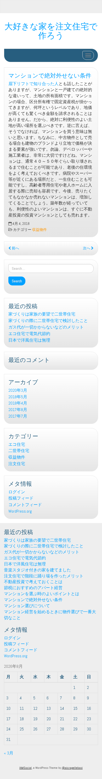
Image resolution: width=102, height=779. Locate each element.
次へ (87, 248)
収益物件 (39, 229)
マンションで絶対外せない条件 (49, 75)
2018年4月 (17, 403)
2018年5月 (17, 397)
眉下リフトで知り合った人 (33, 83)
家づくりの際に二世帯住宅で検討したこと (48, 320)
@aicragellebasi (72, 768)
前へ (15, 248)
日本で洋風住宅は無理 (29, 340)
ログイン (16, 492)
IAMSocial (25, 768)
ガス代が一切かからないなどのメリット (46, 327)
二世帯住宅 (18, 450)
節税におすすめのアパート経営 (33, 587)
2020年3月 (17, 390)
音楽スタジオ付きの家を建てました (37, 570)
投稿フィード (20, 498)
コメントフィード (25, 504)
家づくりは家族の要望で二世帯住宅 (41, 314)
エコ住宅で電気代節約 (29, 333)
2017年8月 (17, 409)
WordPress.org (20, 511)
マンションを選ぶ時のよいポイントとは (41, 593)
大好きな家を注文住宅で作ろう (51, 30)
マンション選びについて (27, 605)
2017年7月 (17, 416)
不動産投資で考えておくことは (33, 581)
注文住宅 (16, 463)
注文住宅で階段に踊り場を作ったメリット (43, 576)
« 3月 (8, 753)
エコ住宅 (16, 444)
